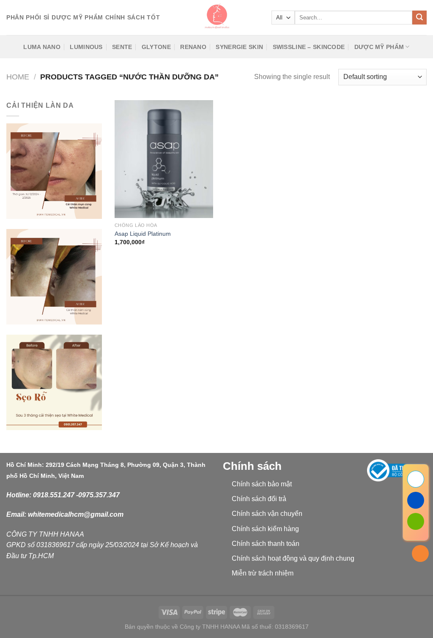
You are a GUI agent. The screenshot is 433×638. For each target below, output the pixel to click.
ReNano (193, 47)
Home (17, 76)
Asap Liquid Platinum (143, 233)
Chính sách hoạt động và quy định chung (293, 558)
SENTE (122, 47)
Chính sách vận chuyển (267, 513)
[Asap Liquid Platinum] (164, 159)
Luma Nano (41, 47)
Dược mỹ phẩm (379, 47)
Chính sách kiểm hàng (265, 528)
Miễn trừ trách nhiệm (262, 573)
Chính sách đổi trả (259, 498)
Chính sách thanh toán (265, 543)
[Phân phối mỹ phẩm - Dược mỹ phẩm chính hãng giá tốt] (216, 17)
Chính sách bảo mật (262, 484)
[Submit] (419, 18)
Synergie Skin (239, 47)
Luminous (86, 47)
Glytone (156, 47)
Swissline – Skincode (309, 47)
